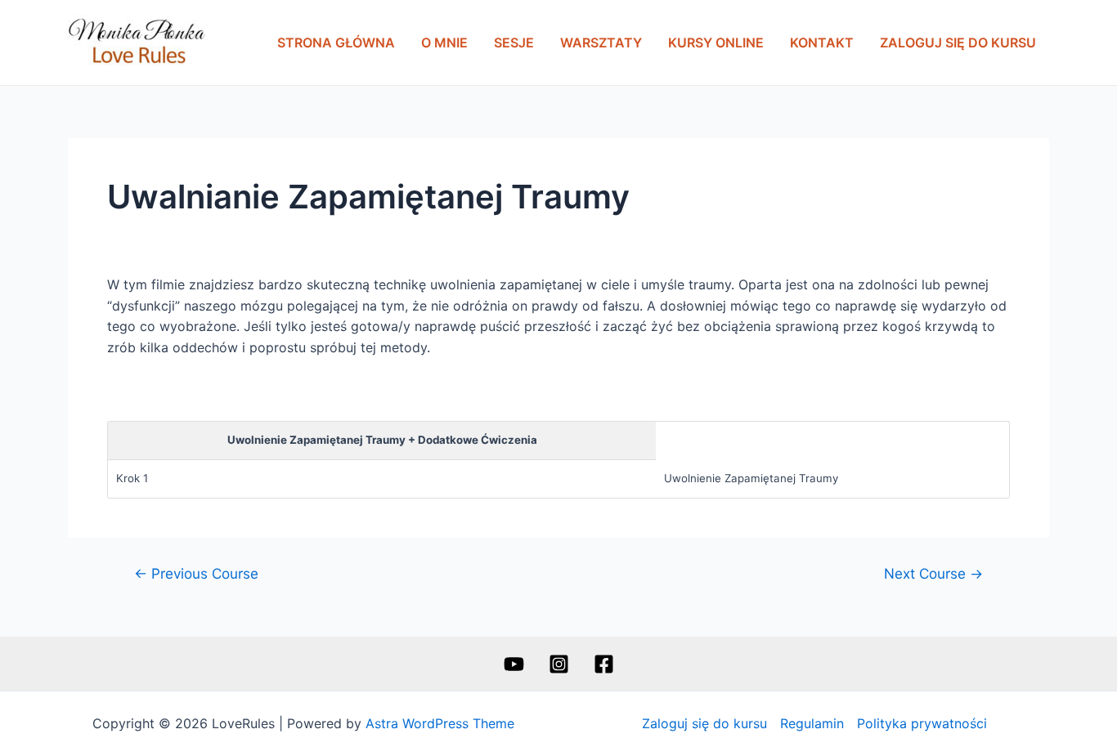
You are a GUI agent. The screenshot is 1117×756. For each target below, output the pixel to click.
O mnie (444, 42)
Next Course (933, 573)
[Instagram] (559, 664)
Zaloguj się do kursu (958, 42)
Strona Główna (336, 42)
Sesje (514, 42)
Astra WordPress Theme (440, 723)
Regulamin (812, 723)
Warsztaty (601, 42)
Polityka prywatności (922, 723)
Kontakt (822, 42)
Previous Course (196, 573)
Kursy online (716, 42)
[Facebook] (604, 664)
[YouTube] (514, 664)
